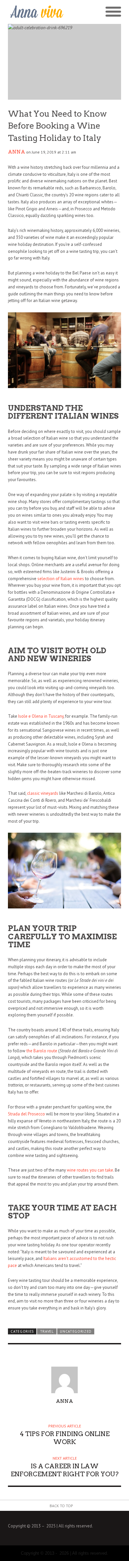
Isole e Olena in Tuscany (41, 716)
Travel (47, 1331)
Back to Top (61, 1505)
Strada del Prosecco (26, 1114)
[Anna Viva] (36, 12)
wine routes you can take (90, 1170)
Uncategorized (76, 1331)
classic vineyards (42, 793)
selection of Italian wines (60, 578)
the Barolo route (41, 1051)
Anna (16, 152)
